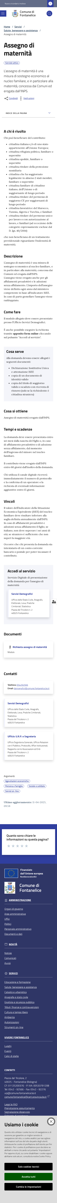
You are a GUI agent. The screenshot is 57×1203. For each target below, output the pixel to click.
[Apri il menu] (3, 13)
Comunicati (10, 958)
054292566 (22, 685)
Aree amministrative (15, 914)
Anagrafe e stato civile (16, 997)
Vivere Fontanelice (16, 1037)
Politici (7, 924)
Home (7, 27)
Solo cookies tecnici (28, 1167)
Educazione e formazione (17, 982)
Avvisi (7, 963)
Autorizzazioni (11, 1022)
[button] (49, 13)
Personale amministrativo (17, 929)
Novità (13, 944)
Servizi (18, 27)
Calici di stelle (11, 1056)
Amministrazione (20, 900)
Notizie (8, 953)
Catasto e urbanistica (15, 992)
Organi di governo (13, 909)
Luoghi (7, 1046)
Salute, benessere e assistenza (21, 30)
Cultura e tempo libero (16, 1012)
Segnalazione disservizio (17, 1112)
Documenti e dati (13, 934)
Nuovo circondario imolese (15, 3)
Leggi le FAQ (11, 1104)
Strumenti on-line (13, 1027)
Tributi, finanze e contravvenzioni (21, 1007)
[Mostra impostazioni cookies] (54, 601)
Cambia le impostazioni (28, 1187)
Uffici (7, 919)
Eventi (7, 1051)
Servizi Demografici (22, 594)
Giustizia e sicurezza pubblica (19, 1002)
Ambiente (9, 1017)
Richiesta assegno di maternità (30, 647)
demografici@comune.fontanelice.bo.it (31, 688)
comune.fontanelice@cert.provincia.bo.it (25, 1097)
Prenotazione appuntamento (19, 1108)
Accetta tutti (28, 1177)
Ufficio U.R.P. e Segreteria (22, 736)
